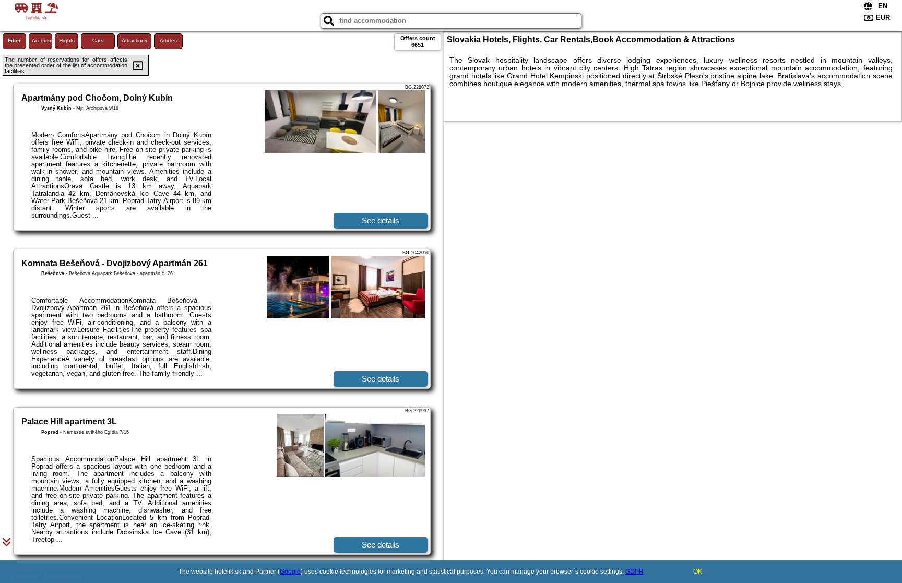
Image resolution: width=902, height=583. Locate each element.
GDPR (634, 571)
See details (380, 220)
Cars (97, 40)
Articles (168, 40)
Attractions (134, 40)
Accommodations (42, 40)
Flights (67, 40)
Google (290, 571)
